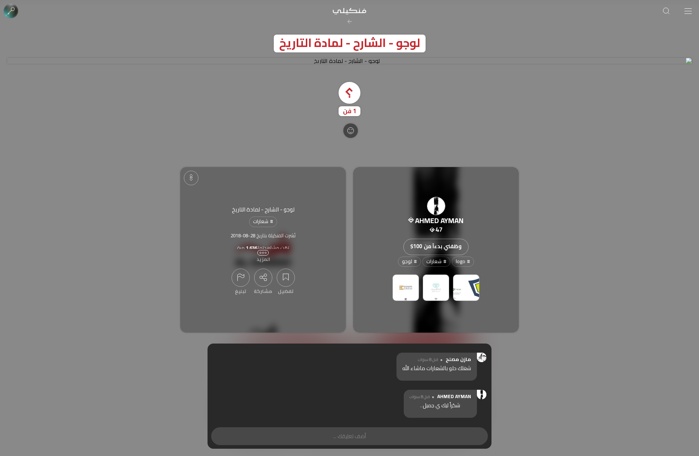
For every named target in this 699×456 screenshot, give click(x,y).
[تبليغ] (241, 278)
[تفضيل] (286, 278)
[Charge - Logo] (466, 287)
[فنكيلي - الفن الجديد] (349, 11)
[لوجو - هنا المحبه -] (436, 287)
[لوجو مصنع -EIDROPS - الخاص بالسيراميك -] (405, 287)
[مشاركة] (263, 278)
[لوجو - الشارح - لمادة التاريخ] (349, 61)
